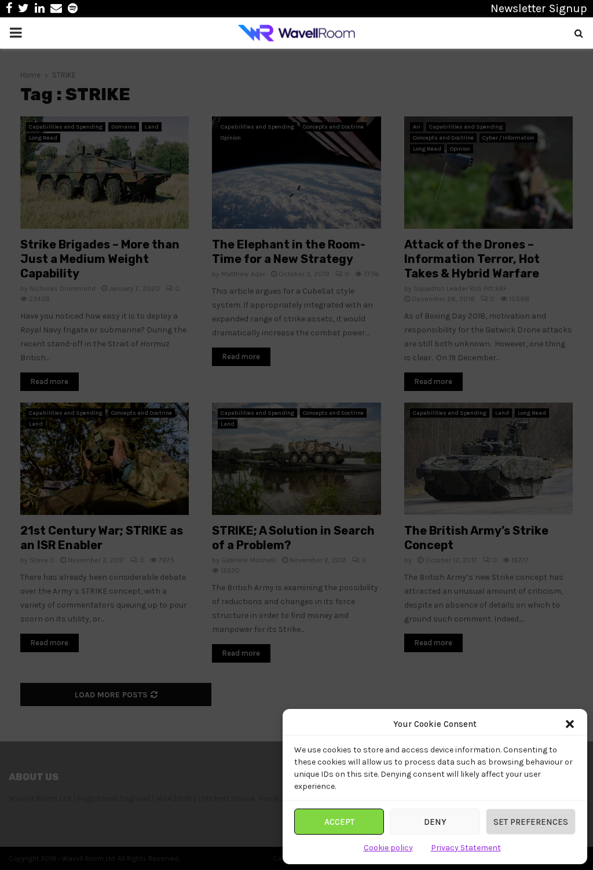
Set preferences (530, 822)
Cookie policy (388, 848)
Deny (435, 822)
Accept (339, 822)
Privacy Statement (466, 848)
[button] (570, 724)
